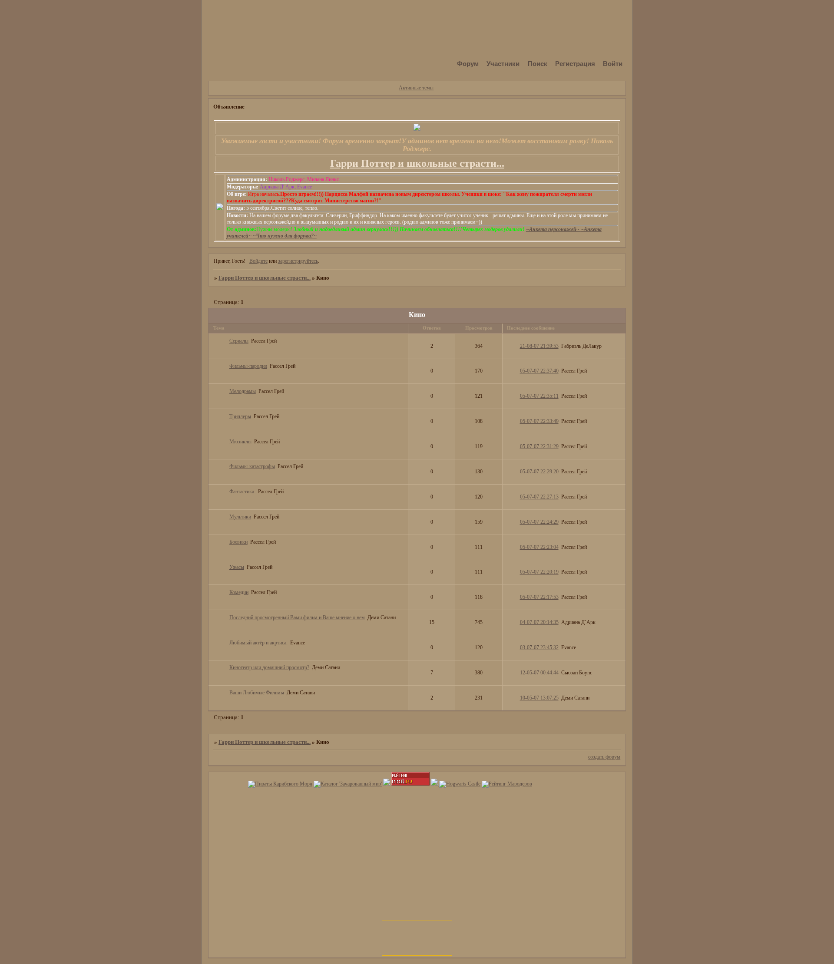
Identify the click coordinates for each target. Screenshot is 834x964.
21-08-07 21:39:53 (539, 346)
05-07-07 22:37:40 (539, 371)
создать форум (604, 757)
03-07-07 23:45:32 (539, 647)
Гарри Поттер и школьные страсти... (264, 277)
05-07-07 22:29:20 (539, 472)
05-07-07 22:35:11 (539, 396)
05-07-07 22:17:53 (539, 597)
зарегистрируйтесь (298, 261)
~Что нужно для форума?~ (285, 236)
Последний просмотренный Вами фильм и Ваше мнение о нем (297, 617)
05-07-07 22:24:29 (539, 522)
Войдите (258, 261)
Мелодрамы (242, 391)
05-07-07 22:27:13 (539, 497)
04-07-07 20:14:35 (539, 622)
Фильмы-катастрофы (252, 466)
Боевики (238, 542)
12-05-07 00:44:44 (539, 673)
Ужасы (236, 567)
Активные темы (416, 88)
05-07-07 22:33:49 (539, 421)
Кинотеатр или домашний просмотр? (269, 667)
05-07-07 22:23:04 (539, 547)
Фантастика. (242, 492)
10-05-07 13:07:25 (539, 698)
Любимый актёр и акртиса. (258, 643)
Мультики (240, 517)
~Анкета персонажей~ (553, 229)
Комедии (238, 592)
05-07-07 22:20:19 (539, 572)
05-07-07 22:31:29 (539, 446)
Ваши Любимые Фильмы (256, 693)
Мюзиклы (240, 442)
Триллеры (240, 416)
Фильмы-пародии (248, 366)
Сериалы (238, 341)
